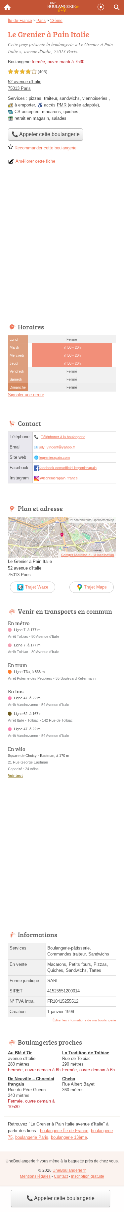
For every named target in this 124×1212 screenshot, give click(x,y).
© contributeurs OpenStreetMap (92, 520)
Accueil (7, 7)
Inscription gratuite (87, 1176)
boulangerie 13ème (69, 1137)
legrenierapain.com (54, 457)
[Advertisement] (62, 246)
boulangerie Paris (31, 1137)
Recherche (116, 7)
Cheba (68, 1078)
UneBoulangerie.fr (69, 1170)
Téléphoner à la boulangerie (63, 437)
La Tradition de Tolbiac (85, 1052)
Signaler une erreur (26, 394)
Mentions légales (35, 1176)
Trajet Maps (95, 587)
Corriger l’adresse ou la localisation (87, 555)
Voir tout (15, 776)
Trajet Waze (36, 587)
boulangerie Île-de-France (64, 1130)
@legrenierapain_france (58, 478)
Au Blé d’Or (20, 1052)
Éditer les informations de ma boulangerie (84, 1020)
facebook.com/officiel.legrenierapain (68, 468)
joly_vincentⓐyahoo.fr (57, 447)
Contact (61, 1176)
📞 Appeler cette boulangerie (60, 1198)
